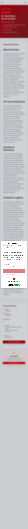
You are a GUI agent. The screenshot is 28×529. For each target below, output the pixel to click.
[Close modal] (25, 243)
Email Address (6, 264)
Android (17, 285)
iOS (11, 285)
